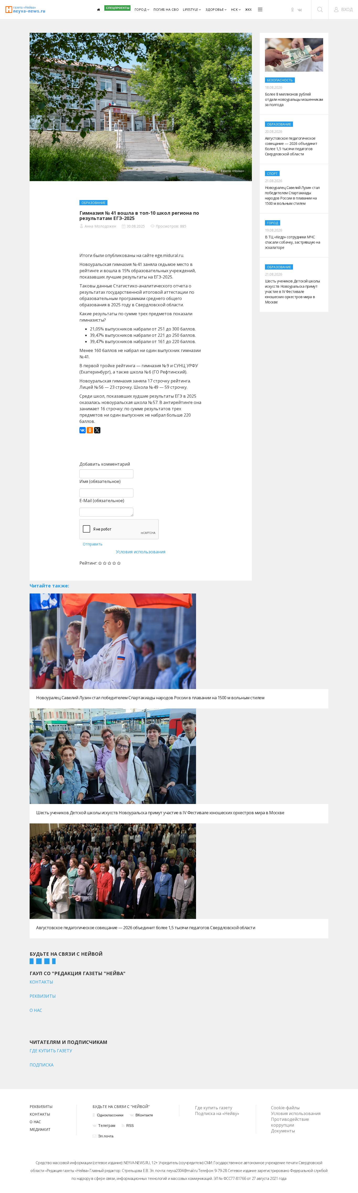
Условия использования (140, 552)
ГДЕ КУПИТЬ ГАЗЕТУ (51, 1051)
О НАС (36, 1010)
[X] (97, 430)
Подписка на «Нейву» (217, 1113)
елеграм (106, 1125)
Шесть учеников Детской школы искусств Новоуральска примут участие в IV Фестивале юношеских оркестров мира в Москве (160, 813)
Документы (283, 1131)
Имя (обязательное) (100, 481)
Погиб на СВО (166, 9)
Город (141, 9)
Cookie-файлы (285, 1108)
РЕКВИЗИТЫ (43, 996)
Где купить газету (213, 1108)
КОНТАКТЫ (41, 982)
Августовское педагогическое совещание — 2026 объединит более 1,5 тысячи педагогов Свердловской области (145, 928)
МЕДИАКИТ (40, 1130)
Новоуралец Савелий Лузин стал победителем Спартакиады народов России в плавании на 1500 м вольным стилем (150, 698)
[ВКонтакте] (82, 430)
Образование (93, 203)
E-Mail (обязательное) (101, 500)
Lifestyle (190, 9)
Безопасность (280, 80)
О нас (35, 1122)
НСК (234, 9)
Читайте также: (49, 585)
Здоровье (214, 9)
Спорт (272, 173)
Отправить (92, 544)
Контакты (40, 1114)
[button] (343, 9)
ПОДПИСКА (41, 1065)
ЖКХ (248, 9)
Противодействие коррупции (290, 1122)
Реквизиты (41, 1107)
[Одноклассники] (90, 430)
